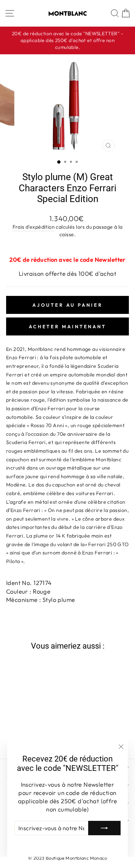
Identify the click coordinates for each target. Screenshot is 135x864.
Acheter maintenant (67, 326)
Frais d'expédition (34, 227)
